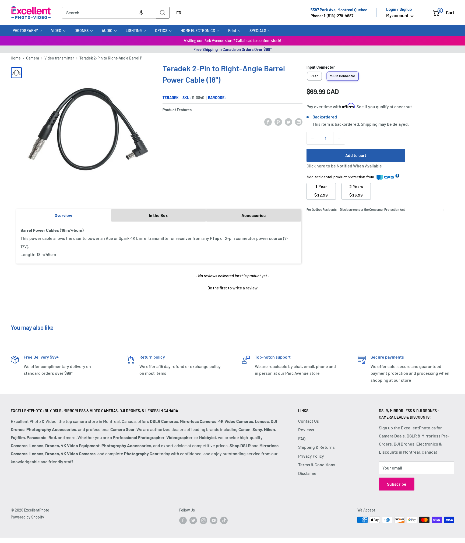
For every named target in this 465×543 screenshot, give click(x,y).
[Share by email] (298, 121)
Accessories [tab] (253, 215)
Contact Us (308, 420)
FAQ (301, 438)
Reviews (306, 429)
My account (397, 15)
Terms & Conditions (316, 464)
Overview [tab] (63, 215)
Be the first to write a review (232, 287)
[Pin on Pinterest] (278, 121)
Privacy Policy (311, 455)
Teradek (171, 97)
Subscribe (396, 483)
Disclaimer (308, 473)
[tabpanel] (158, 242)
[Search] (163, 13)
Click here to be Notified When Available (344, 165)
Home (16, 58)
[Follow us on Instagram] (203, 520)
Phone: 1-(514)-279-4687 (332, 15)
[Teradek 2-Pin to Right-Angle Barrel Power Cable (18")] (16, 72)
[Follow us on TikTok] (224, 520)
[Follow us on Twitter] (193, 520)
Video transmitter (59, 58)
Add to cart (355, 155)
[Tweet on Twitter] (288, 121)
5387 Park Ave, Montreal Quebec (339, 9)
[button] (141, 13)
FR (178, 12)
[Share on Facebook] (268, 121)
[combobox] (109, 13)
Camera (32, 58)
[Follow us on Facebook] (183, 520)
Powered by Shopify (27, 517)
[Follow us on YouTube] (213, 520)
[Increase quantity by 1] (339, 138)
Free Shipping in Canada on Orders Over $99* (232, 49)
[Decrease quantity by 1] (312, 138)
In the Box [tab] (158, 215)
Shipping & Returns (316, 447)
